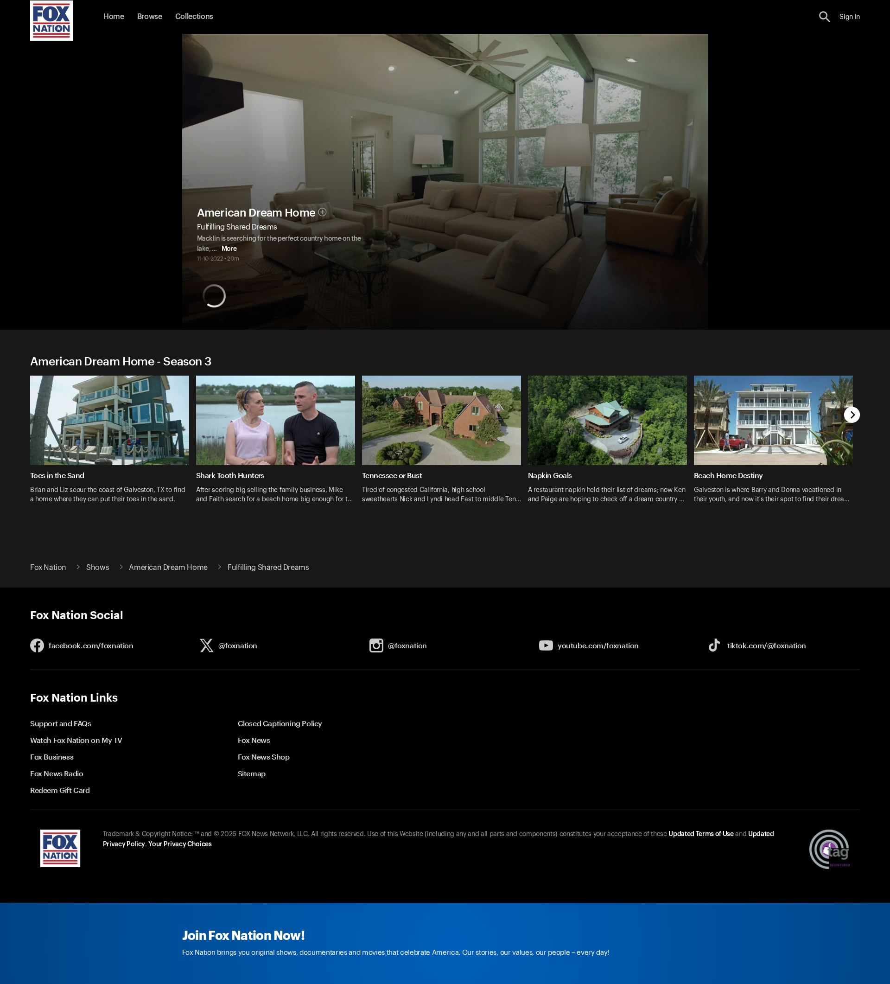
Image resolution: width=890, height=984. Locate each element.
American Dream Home (256, 212)
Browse (149, 16)
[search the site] (825, 17)
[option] (113, 445)
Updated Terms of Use (700, 834)
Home (113, 16)
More (229, 249)
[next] (852, 416)
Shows (97, 567)
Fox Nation (48, 567)
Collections (194, 16)
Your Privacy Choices (179, 844)
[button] (825, 17)
